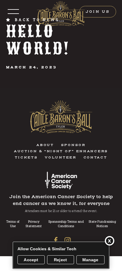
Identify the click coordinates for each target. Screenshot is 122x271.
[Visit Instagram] (66, 240)
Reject (60, 259)
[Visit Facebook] (55, 240)
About (45, 145)
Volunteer (60, 158)
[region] (61, 255)
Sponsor (73, 145)
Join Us (98, 11)
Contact (95, 158)
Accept (31, 259)
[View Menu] (13, 11)
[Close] (109, 241)
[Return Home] (61, 14)
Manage (90, 259)
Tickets (26, 158)
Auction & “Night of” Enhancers (61, 151)
